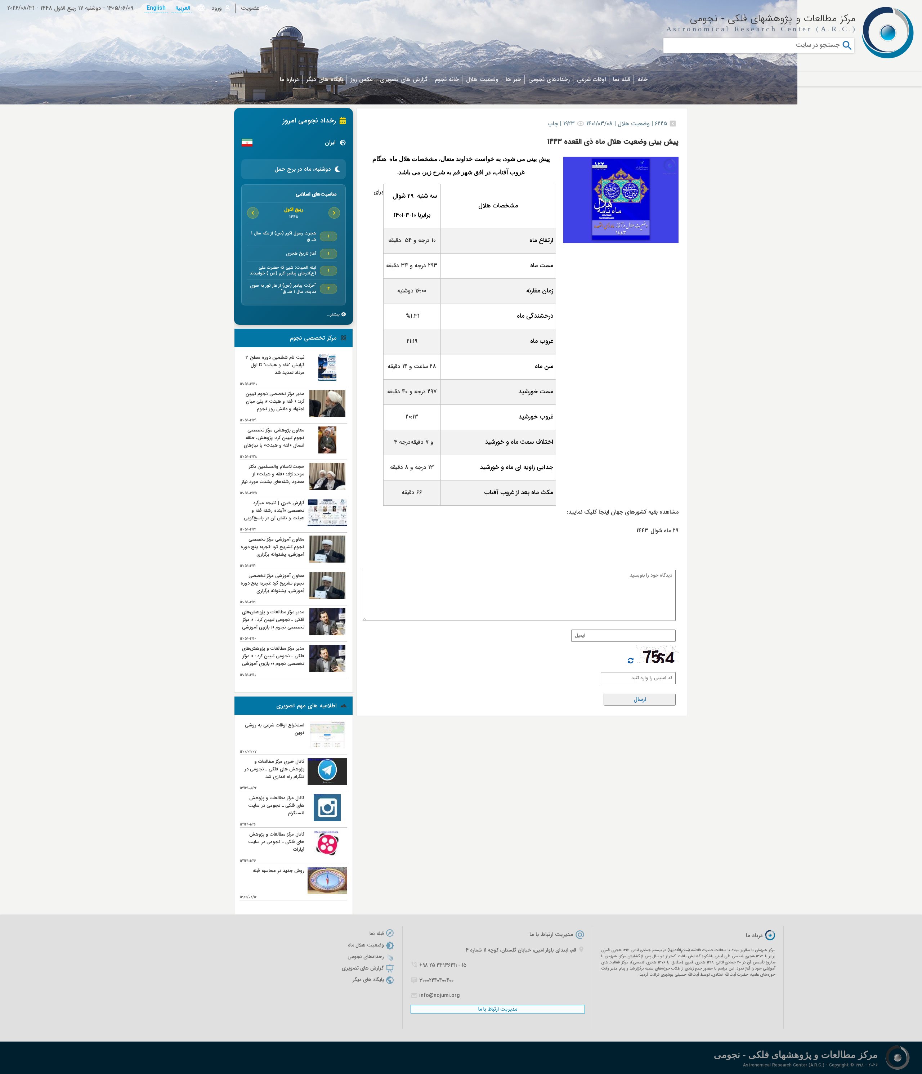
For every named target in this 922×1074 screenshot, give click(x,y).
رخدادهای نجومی (549, 79)
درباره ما (289, 79)
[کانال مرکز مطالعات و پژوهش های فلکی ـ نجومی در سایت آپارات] (327, 855)
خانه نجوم (447, 79)
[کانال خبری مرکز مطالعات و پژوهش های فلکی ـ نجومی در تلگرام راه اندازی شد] (327, 783)
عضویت (250, 8)
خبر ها (513, 79)
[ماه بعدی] (253, 213)
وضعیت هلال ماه (366, 945)
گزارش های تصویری (404, 79)
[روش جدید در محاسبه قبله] (327, 892)
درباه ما (754, 935)
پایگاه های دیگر (324, 79)
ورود (216, 8)
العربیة (182, 8)
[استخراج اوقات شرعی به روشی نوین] (327, 746)
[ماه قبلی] (334, 213)
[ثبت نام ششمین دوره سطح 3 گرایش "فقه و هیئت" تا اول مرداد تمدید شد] (327, 379)
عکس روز (361, 79)
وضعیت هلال (482, 79)
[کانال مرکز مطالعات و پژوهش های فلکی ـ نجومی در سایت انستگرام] (327, 819)
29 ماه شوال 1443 (657, 530)
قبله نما (621, 79)
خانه (642, 79)
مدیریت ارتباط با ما (551, 934)
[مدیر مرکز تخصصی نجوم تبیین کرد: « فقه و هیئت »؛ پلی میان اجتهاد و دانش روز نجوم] (327, 415)
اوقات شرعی (591, 79)
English (156, 8)
